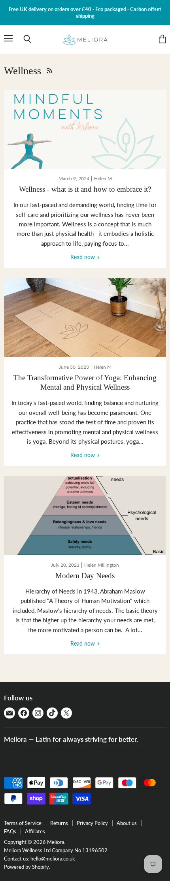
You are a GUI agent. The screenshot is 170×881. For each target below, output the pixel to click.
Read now (83, 257)
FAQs (10, 831)
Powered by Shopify (26, 867)
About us (127, 823)
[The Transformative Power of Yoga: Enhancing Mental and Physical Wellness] (85, 317)
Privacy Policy (92, 823)
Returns (59, 823)
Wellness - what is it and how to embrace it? (85, 189)
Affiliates (35, 831)
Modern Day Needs (85, 575)
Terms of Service (23, 823)
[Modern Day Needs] (85, 515)
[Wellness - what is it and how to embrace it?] (85, 129)
